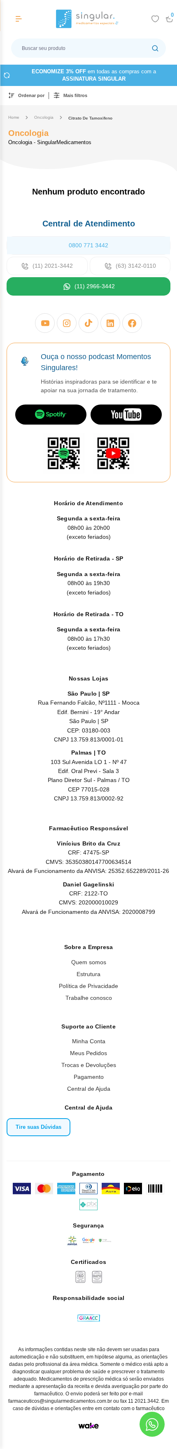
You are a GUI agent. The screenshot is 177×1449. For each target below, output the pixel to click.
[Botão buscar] (155, 48)
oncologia (44, 117)
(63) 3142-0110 (136, 265)
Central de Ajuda (88, 1088)
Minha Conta (88, 1041)
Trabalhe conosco (88, 998)
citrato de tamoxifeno (90, 118)
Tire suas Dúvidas (38, 1127)
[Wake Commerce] (88, 1426)
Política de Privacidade (88, 986)
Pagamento (89, 1077)
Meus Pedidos (88, 1053)
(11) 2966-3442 (95, 286)
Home (13, 117)
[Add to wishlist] (155, 19)
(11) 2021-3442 (53, 265)
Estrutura (88, 974)
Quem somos (88, 962)
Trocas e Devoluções (88, 1065)
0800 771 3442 (88, 245)
